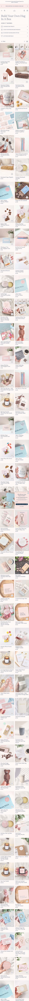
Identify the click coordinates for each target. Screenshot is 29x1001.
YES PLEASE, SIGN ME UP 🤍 (22, 504)
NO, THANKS (22, 506)
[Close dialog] (28, 493)
